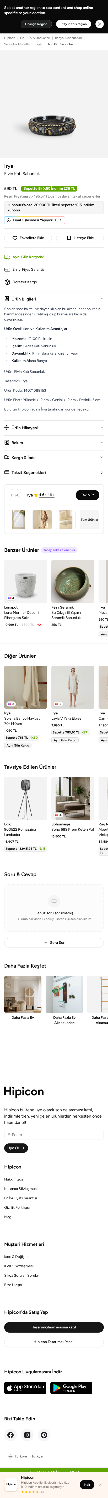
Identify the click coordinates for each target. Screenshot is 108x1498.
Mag (7, 1217)
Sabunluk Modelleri (17, 44)
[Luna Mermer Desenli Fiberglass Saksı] (25, 581)
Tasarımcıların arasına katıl (54, 1327)
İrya (38, 44)
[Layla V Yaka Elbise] (72, 687)
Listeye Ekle (84, 238)
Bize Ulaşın (13, 1285)
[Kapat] (100, 1484)
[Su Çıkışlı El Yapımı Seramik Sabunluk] (72, 581)
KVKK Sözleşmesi (19, 1266)
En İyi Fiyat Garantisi (20, 1198)
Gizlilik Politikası (17, 1207)
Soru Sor (57, 942)
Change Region (36, 24)
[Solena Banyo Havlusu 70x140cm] (25, 687)
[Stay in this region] (99, 24)
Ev (22, 38)
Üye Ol (13, 1148)
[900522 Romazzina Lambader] (25, 798)
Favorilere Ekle (32, 238)
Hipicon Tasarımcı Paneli (54, 1342)
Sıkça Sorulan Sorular (21, 1275)
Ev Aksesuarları (39, 38)
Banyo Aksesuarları (68, 38)
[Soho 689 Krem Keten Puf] (72, 798)
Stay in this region (74, 24)
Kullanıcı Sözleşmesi (20, 1189)
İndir (87, 1485)
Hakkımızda (13, 1179)
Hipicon (9, 38)
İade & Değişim (16, 1256)
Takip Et (87, 495)
